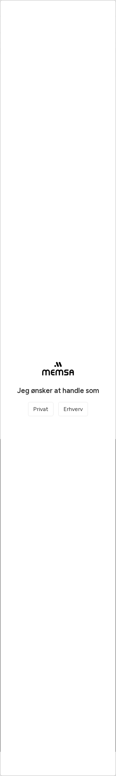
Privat (40, 409)
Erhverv (73, 409)
